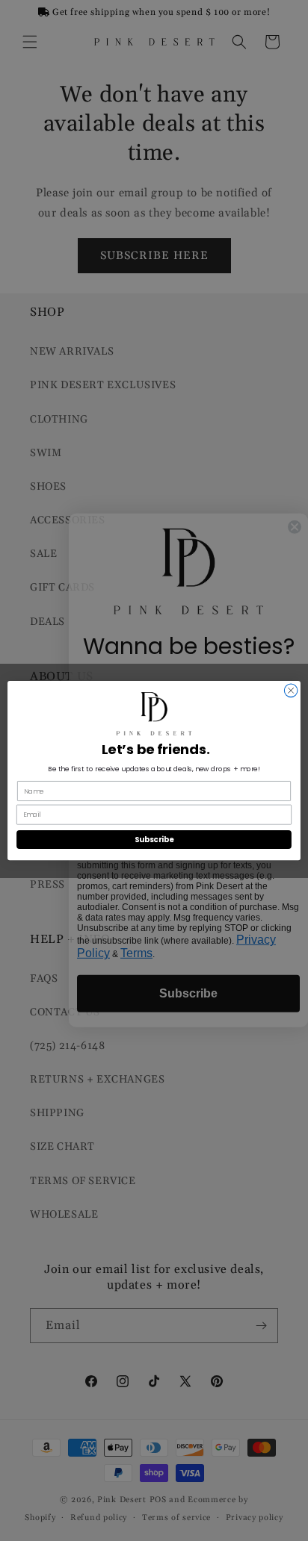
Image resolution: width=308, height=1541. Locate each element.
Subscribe (154, 840)
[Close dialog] (291, 690)
